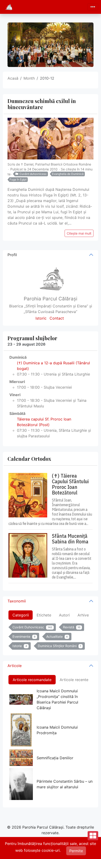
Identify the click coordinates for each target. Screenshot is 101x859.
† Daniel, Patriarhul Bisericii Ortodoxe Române (56, 164)
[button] (93, 849)
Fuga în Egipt (18, 179)
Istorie (19, 646)
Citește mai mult (79, 233)
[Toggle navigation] (92, 7)
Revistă (72, 627)
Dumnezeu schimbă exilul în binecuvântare (42, 104)
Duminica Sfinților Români (59, 646)
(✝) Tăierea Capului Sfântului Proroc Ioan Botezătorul (70, 484)
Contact (57, 318)
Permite (76, 850)
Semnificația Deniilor (55, 758)
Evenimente (23, 636)
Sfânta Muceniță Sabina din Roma (70, 538)
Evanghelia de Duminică (68, 174)
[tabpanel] (50, 637)
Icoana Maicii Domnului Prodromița (57, 730)
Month (29, 78)
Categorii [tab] (20, 615)
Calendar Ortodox (29, 458)
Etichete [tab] (44, 615)
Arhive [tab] (83, 615)
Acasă (13, 78)
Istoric (41, 318)
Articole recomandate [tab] (32, 679)
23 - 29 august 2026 (27, 344)
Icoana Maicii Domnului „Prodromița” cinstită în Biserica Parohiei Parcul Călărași (57, 699)
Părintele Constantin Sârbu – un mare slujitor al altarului (65, 784)
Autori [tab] (64, 615)
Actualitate (57, 636)
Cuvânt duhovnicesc (33, 174)
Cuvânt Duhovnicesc (32, 627)
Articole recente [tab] (74, 679)
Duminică (18, 357)
